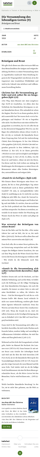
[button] (29, 3)
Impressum (6, 444)
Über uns (17, 444)
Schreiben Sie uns (31, 444)
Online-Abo (6, 447)
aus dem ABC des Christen (27, 45)
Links (36, 447)
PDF (34, 53)
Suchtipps (22, 447)
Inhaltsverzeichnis (12, 29)
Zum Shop (6, 427)
